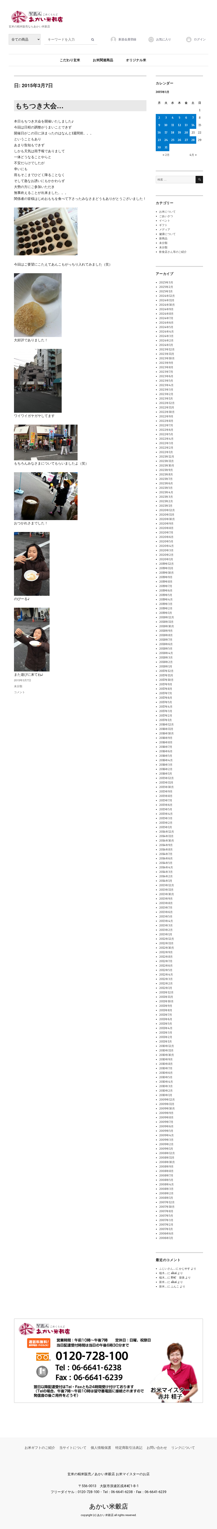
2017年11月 (166, 675)
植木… (163, 1273)
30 (159, 147)
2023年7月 (166, 372)
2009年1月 (166, 1149)
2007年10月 (167, 1207)
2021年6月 (166, 483)
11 (172, 125)
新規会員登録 (127, 39)
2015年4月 (166, 814)
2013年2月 (166, 930)
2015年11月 (166, 782)
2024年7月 (166, 318)
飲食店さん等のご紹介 (173, 252)
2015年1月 (165, 827)
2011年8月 (165, 1010)
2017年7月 (165, 693)
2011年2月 (165, 1037)
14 (193, 125)
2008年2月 (166, 1193)
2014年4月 (166, 867)
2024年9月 (166, 309)
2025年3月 (166, 282)
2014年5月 (165, 863)
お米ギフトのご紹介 (40, 1448)
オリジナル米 (136, 60)
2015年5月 (165, 809)
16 (159, 132)
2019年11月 (166, 568)
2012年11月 (166, 943)
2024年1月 (166, 345)
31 (166, 147)
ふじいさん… (167, 1268)
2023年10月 (167, 358)
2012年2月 (166, 983)
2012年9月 (166, 952)
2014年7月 (165, 854)
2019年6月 (165, 590)
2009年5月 (166, 1131)
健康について (167, 234)
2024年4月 (166, 331)
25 (172, 140)
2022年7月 (166, 425)
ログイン (200, 39)
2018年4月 (166, 653)
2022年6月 (166, 430)
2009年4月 (166, 1135)
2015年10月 (166, 787)
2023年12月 (167, 349)
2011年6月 (165, 1019)
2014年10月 (166, 840)
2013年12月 (166, 885)
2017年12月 (166, 671)
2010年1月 (165, 1095)
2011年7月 (165, 1015)
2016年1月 (165, 773)
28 (193, 140)
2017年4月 (165, 706)
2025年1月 (166, 291)
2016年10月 (166, 733)
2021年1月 (165, 506)
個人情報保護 (101, 1448)
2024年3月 (166, 336)
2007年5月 (166, 1216)
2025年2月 (166, 287)
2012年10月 (166, 948)
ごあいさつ (166, 216)
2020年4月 (166, 546)
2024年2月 (166, 340)
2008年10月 (167, 1162)
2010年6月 (166, 1073)
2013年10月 (166, 894)
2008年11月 (166, 1157)
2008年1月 (166, 1198)
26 (179, 140)
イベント (164, 220)
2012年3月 (166, 979)
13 (186, 125)
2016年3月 (165, 765)
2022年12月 (167, 403)
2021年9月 (166, 470)
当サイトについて (72, 1448)
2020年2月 (166, 555)
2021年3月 (166, 497)
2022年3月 (166, 443)
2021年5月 (166, 488)
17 (166, 132)
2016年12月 (166, 724)
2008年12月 (167, 1153)
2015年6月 (165, 805)
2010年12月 (166, 1046)
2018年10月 (166, 626)
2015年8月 (165, 796)
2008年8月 (166, 1171)
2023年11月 (166, 354)
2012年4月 (166, 974)
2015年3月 (165, 818)
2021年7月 (166, 479)
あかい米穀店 (108, 1506)
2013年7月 (165, 907)
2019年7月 (165, 586)
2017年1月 (165, 720)
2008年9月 (166, 1166)
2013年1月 (165, 934)
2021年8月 (166, 474)
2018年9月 (166, 631)
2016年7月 (165, 747)
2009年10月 (167, 1108)
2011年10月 (166, 1001)
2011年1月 (165, 1041)
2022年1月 (166, 452)
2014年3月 (166, 872)
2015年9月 (165, 791)
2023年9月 (166, 363)
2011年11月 (166, 997)
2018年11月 (166, 622)
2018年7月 (165, 639)
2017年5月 (165, 702)
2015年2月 (165, 823)
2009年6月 (166, 1126)
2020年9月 (166, 523)
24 (166, 140)
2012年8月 (166, 957)
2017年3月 (165, 711)
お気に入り (163, 39)
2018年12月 (166, 617)
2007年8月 (166, 1211)
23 (159, 140)
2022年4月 (166, 439)
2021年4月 (166, 492)
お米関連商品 (103, 60)
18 (172, 132)
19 (179, 132)
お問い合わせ (157, 1448)
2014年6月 (166, 858)
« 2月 (166, 155)
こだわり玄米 (70, 60)
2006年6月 (166, 1233)
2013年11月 (166, 890)
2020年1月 (166, 559)
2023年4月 (166, 385)
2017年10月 (166, 680)
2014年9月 (166, 845)
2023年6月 (166, 376)
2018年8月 (166, 635)
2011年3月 (165, 1032)
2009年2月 (166, 1144)
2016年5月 (165, 756)
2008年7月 (166, 1175)
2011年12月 (166, 992)
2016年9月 (165, 738)
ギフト (163, 225)
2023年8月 (166, 367)
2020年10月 (167, 519)
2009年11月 (166, 1104)
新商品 (163, 238)
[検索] (199, 179)
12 (179, 125)
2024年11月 (166, 300)
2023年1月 (166, 398)
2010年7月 (165, 1068)
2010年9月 (166, 1059)
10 (165, 125)
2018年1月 (165, 666)
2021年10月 (166, 465)
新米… (163, 1282)
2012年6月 (166, 965)
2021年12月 (166, 456)
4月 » (193, 155)
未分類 (18, 686)
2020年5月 (166, 541)
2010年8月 (166, 1064)
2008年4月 (166, 1184)
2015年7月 (165, 800)
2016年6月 (165, 751)
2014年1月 (165, 881)
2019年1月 (165, 613)
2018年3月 (166, 657)
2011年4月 (165, 1028)
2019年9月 (165, 577)
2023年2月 (166, 394)
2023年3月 (166, 389)
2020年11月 (166, 514)
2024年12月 (167, 296)
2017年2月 (165, 715)
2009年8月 (166, 1117)
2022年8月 (166, 421)
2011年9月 (165, 1006)
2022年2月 (166, 447)
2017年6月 (165, 698)
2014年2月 (166, 876)
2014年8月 (166, 849)
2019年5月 (165, 595)
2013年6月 (166, 912)
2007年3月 (166, 1220)
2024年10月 (167, 305)
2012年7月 (165, 961)
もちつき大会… (39, 105)
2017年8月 (165, 689)
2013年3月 (166, 925)
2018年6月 (166, 644)
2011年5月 (165, 1023)
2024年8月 (166, 314)
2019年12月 (166, 564)
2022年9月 (166, 416)
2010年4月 (166, 1082)
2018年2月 (166, 662)
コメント (19, 692)
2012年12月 (166, 939)
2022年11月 (166, 407)
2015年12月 (166, 778)
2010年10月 (166, 1055)
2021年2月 (166, 501)
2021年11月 (166, 461)
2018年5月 (165, 648)
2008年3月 (166, 1189)
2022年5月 (166, 434)
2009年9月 (166, 1113)
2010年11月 (166, 1050)
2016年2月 (165, 769)
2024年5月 (166, 327)
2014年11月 (166, 836)
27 (186, 140)
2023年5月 (166, 381)
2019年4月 (166, 599)
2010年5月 (165, 1077)
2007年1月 (166, 1229)
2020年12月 (167, 510)
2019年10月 (166, 573)
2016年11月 (166, 729)
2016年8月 (165, 742)
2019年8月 (165, 581)
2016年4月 (166, 760)
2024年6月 (166, 322)
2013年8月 (166, 903)
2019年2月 (165, 608)
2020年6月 (166, 537)
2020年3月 (166, 550)
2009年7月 (166, 1122)
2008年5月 (166, 1180)
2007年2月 (166, 1224)
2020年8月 (166, 528)
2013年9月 (166, 898)
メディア (164, 229)
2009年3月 (166, 1140)
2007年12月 (167, 1202)
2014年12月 (166, 831)
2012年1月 (165, 988)
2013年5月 (165, 916)
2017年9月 (165, 684)
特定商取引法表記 (128, 1448)
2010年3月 (166, 1086)
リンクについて (183, 1448)
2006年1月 (166, 1238)
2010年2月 (166, 1090)
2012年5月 (165, 970)
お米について (167, 211)
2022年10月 (167, 412)
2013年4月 (166, 921)
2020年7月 (166, 532)
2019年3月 (165, 604)
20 (186, 132)
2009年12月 (167, 1099)
